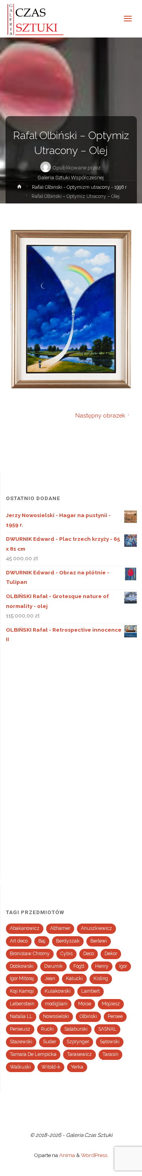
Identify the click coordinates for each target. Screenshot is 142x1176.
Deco (88, 953)
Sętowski (110, 1041)
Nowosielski (56, 1016)
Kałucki (74, 978)
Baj (41, 941)
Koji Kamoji (22, 991)
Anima (66, 1155)
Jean (50, 978)
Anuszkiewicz (96, 928)
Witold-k (50, 1067)
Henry (101, 966)
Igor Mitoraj (22, 978)
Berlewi (98, 941)
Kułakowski (58, 991)
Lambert (90, 991)
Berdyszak (68, 941)
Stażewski (21, 1041)
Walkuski (20, 1067)
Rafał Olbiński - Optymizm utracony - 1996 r (79, 187)
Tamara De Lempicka (33, 1054)
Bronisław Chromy (30, 953)
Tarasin (110, 1054)
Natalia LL (21, 1016)
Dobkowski (22, 966)
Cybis (66, 953)
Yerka (77, 1067)
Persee (115, 1016)
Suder (49, 1041)
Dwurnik (53, 966)
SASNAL (107, 1029)
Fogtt (78, 966)
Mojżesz (111, 1004)
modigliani (56, 1004)
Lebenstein (22, 1004)
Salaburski (76, 1029)
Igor (123, 966)
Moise (84, 1004)
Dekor (111, 953)
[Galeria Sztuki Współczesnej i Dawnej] (38, 18)
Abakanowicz (24, 928)
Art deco (19, 941)
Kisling (100, 978)
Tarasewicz (79, 1054)
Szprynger (78, 1041)
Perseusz (20, 1029)
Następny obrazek (100, 415)
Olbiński (88, 1016)
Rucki (47, 1029)
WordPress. (94, 1155)
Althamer (60, 928)
